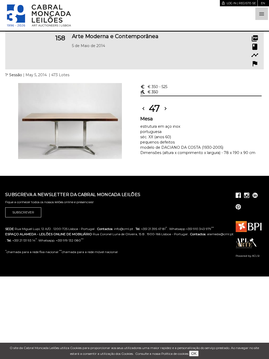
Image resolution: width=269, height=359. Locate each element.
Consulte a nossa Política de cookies (161, 354)
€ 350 (153, 86)
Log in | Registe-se (238, 3)
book (254, 46)
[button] (261, 13)
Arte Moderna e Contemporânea (115, 36)
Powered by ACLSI (248, 256)
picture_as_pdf (254, 38)
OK (193, 353)
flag (254, 63)
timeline (254, 55)
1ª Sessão (13, 75)
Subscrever (23, 212)
